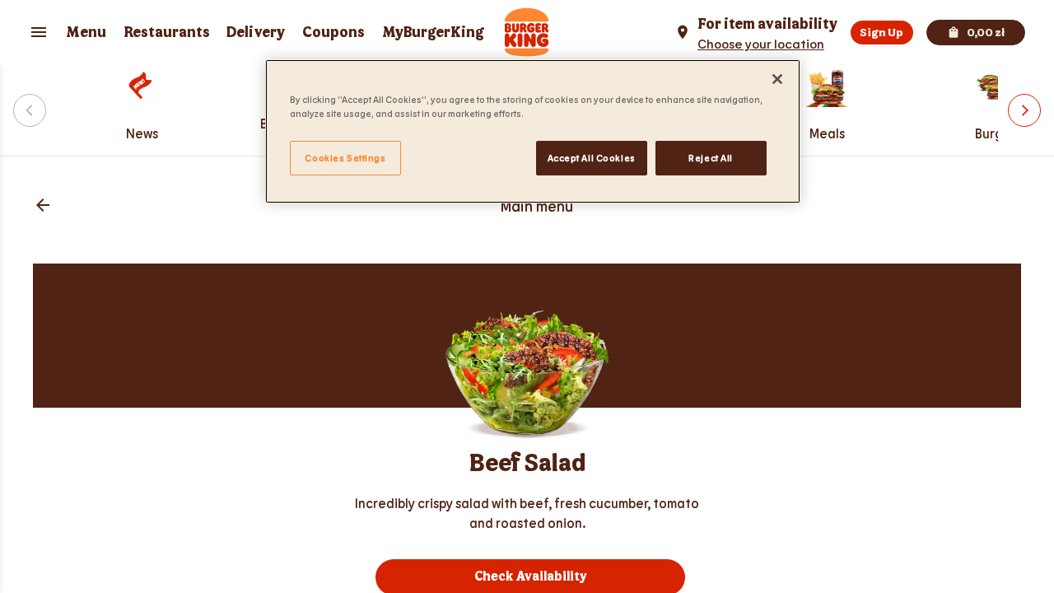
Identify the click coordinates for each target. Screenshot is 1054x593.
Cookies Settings (345, 157)
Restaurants (167, 32)
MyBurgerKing (433, 32)
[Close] (777, 79)
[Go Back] (43, 206)
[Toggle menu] (39, 32)
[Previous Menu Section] (29, 110)
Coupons (333, 32)
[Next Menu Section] (1024, 110)
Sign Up (881, 33)
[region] (532, 131)
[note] (527, 513)
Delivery (255, 32)
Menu (86, 32)
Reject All (710, 157)
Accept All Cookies (592, 157)
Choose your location (760, 43)
